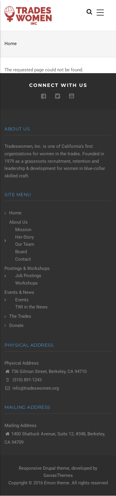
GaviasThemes (58, 475)
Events (22, 299)
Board (21, 251)
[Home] (29, 15)
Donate (16, 325)
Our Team (24, 244)
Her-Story (24, 237)
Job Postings (28, 275)
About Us (18, 222)
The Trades (20, 316)
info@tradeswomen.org (35, 388)
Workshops (26, 283)
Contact (23, 259)
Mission (23, 229)
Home (10, 43)
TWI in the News (31, 307)
